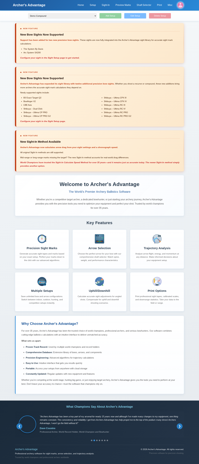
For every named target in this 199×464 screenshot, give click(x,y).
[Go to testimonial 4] (99, 440)
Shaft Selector (144, 5)
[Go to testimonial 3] (97, 440)
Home (81, 5)
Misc (170, 5)
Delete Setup (160, 16)
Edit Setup (135, 16)
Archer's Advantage (29, 5)
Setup (93, 5)
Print (159, 5)
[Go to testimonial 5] (102, 440)
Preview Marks (123, 5)
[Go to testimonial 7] (107, 440)
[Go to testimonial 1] (91, 440)
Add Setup (110, 16)
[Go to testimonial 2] (94, 440)
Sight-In (106, 5)
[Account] (180, 5)
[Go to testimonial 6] (104, 440)
